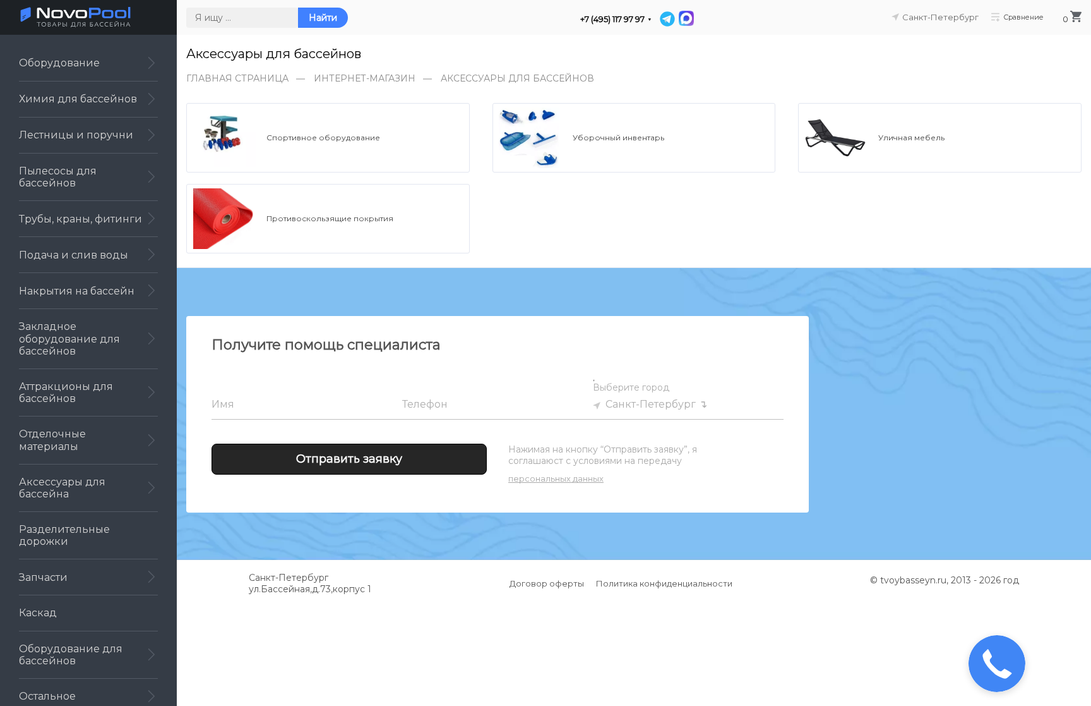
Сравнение (1023, 17)
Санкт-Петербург (650, 404)
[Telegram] (667, 19)
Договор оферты (547, 583)
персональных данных (556, 478)
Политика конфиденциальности (664, 583)
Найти (323, 17)
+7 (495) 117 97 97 (612, 19)
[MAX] (685, 19)
